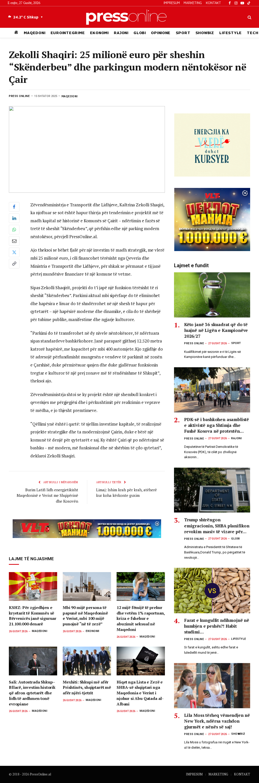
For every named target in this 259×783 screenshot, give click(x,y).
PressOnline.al (40, 774)
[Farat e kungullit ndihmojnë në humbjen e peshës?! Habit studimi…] (212, 590)
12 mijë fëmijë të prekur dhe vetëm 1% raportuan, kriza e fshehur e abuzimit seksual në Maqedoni (141, 618)
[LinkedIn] (14, 218)
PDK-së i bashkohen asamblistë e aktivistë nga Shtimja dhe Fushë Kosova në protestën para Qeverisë (216, 425)
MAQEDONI (34, 33)
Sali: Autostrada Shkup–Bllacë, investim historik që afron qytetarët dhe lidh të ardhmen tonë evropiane (32, 693)
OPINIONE (160, 33)
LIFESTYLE (230, 33)
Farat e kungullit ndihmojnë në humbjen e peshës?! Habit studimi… (216, 626)
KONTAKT (213, 3)
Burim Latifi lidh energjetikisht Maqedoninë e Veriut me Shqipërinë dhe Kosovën (47, 495)
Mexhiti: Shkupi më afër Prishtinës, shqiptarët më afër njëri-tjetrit (87, 687)
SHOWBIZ (205, 33)
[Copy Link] (14, 263)
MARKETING (193, 3)
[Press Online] (129, 17)
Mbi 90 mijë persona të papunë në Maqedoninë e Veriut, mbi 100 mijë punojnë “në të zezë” (85, 616)
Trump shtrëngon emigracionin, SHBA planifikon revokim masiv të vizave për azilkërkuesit (216, 525)
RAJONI (121, 33)
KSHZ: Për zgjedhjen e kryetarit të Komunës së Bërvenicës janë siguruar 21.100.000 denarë (32, 616)
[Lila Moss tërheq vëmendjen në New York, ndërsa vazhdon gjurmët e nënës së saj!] (212, 685)
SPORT (183, 33)
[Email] (14, 241)
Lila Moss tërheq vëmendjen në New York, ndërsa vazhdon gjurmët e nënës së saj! (217, 721)
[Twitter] (14, 252)
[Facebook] (14, 207)
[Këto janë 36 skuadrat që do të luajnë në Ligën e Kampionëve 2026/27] (212, 294)
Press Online (19, 96)
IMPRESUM (172, 3)
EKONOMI (99, 33)
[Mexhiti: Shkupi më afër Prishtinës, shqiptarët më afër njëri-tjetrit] (87, 661)
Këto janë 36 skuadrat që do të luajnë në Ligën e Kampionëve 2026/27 (216, 330)
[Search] (249, 17)
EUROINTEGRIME (68, 33)
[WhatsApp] (14, 229)
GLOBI (140, 33)
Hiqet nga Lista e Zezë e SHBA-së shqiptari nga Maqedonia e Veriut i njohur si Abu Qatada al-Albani (140, 693)
